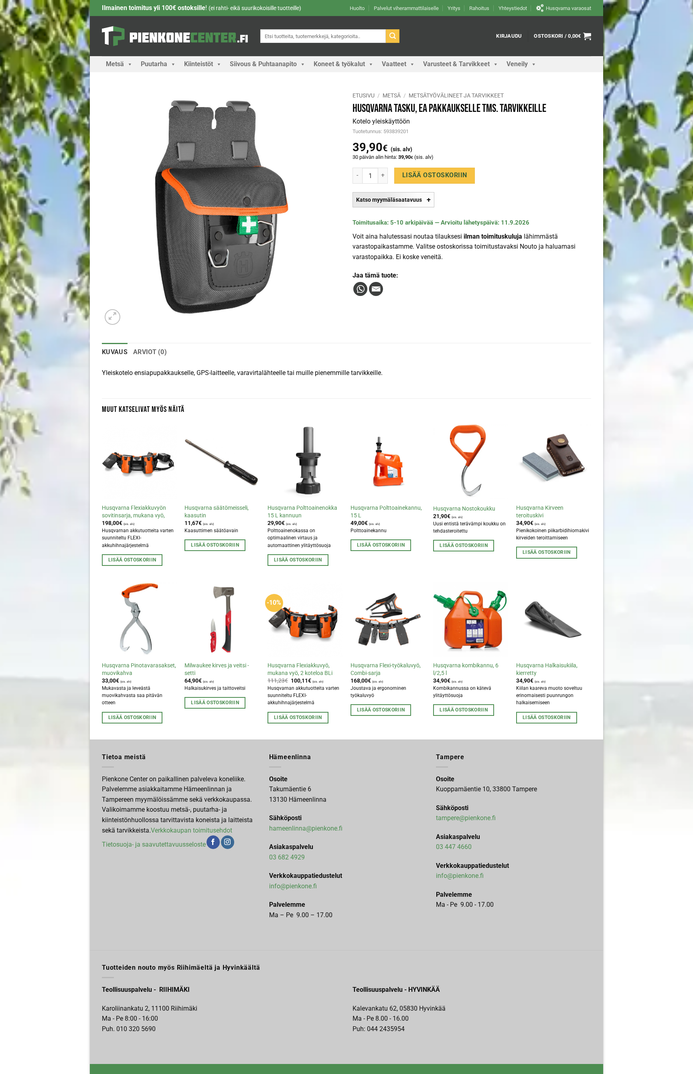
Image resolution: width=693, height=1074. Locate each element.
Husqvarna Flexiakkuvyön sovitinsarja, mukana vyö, (134, 512)
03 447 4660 (454, 847)
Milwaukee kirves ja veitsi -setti (216, 669)
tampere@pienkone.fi (466, 818)
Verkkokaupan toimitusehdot (191, 830)
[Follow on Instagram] (227, 842)
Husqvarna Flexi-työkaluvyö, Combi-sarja (386, 669)
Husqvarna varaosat (568, 8)
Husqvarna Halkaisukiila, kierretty (547, 669)
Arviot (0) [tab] (150, 352)
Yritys (454, 8)
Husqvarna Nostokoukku (464, 508)
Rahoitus (479, 8)
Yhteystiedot (512, 8)
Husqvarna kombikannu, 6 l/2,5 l (465, 669)
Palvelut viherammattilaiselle (406, 8)
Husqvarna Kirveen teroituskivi (539, 512)
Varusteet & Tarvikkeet (456, 64)
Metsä (115, 64)
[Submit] (392, 36)
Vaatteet (394, 64)
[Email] (376, 289)
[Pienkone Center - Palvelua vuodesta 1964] (175, 36)
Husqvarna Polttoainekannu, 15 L (386, 512)
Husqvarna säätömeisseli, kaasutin (216, 512)
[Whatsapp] (360, 289)
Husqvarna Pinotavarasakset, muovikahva (139, 669)
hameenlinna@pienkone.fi (305, 828)
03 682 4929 (287, 857)
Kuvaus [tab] (115, 352)
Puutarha (154, 64)
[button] (509, 36)
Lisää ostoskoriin (434, 175)
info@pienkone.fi (293, 886)
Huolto (357, 8)
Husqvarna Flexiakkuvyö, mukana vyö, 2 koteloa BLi (299, 669)
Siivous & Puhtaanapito (263, 64)
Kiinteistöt (198, 64)
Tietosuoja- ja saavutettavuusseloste (154, 844)
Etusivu (364, 95)
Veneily (517, 64)
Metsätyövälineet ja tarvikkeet (456, 95)
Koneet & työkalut (339, 64)
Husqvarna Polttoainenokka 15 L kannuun (302, 512)
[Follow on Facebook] (213, 842)
